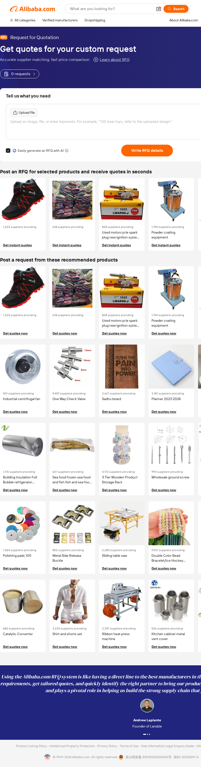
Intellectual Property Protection (72, 746)
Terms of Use (129, 746)
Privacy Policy (107, 746)
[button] (159, 9)
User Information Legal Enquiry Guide (167, 746)
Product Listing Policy (32, 746)
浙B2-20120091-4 (186, 757)
